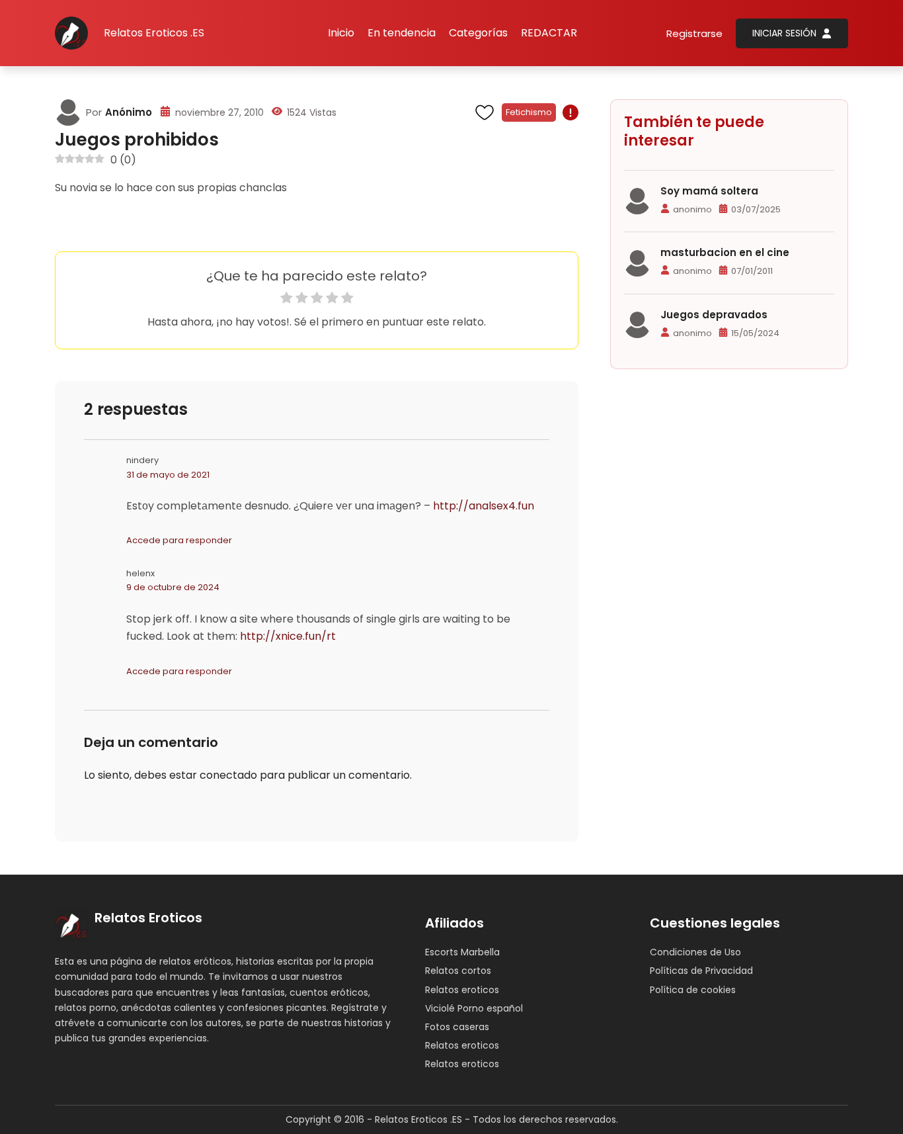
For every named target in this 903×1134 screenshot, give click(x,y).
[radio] (286, 300)
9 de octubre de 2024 (172, 587)
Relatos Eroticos (148, 917)
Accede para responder (179, 540)
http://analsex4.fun (483, 505)
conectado (228, 775)
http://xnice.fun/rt (288, 636)
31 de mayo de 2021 (168, 474)
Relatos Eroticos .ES (154, 32)
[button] (478, 33)
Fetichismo (529, 112)
